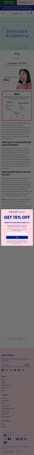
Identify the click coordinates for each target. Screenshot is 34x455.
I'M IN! (17, 237)
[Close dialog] (32, 210)
